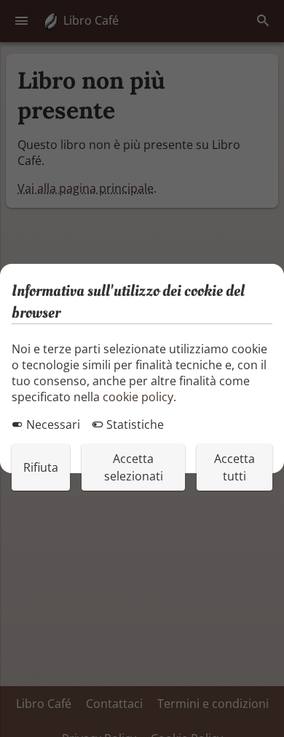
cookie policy (138, 397)
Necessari (51, 424)
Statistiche (133, 424)
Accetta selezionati (133, 467)
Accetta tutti (234, 467)
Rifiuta (40, 467)
